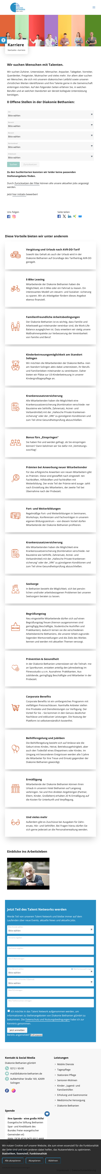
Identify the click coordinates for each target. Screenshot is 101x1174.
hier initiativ (19, 194)
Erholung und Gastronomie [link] (72, 1095)
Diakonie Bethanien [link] (68, 1105)
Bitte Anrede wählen (15, 927)
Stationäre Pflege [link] (66, 1075)
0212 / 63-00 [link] (17, 1068)
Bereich (11, 122)
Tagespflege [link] (63, 1069)
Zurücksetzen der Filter (27, 183)
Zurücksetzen (30, 164)
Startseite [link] (12, 50)
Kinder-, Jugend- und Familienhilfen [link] (68, 1087)
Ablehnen (53, 1160)
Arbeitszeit (12, 154)
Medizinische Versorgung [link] (71, 1100)
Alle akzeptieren (13, 1160)
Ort (9, 112)
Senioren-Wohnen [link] (67, 1080)
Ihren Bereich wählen (16, 969)
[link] (3, 40)
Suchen (13, 164)
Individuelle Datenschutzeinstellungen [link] (16, 1168)
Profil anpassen (36, 1035)
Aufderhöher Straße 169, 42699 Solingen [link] (27, 1080)
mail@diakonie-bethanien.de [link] (26, 1073)
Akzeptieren (35, 1160)
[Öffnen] (92, 114)
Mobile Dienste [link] (65, 1064)
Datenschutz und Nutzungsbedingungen (47, 1019)
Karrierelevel (13, 143)
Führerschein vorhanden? (21, 979)
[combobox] (50, 114)
